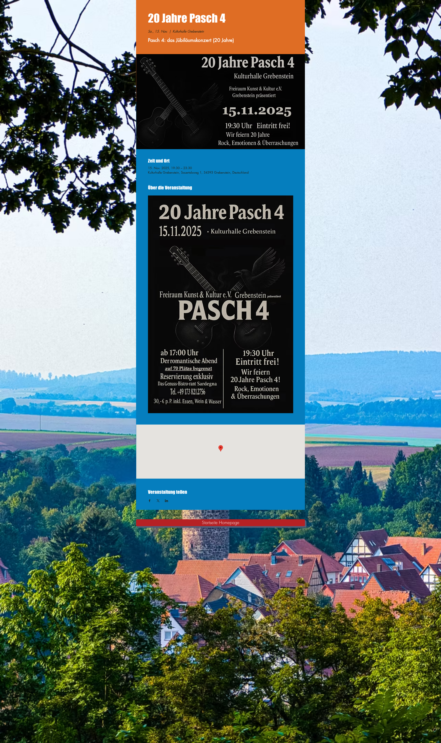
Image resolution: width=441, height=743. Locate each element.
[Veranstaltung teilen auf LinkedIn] (166, 500)
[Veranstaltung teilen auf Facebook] (149, 500)
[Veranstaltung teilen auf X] (158, 500)
